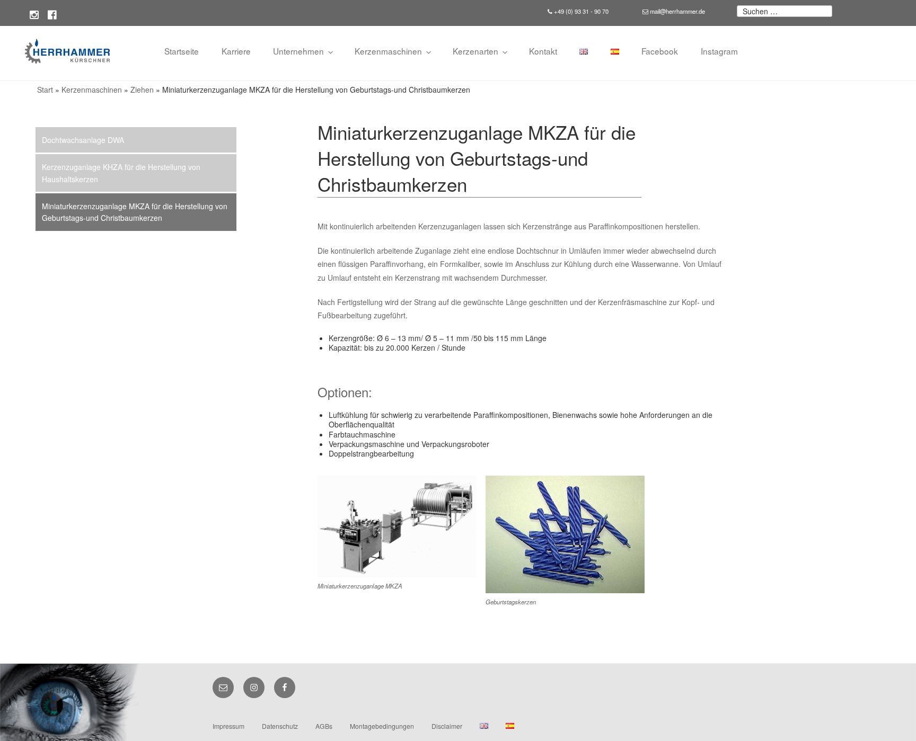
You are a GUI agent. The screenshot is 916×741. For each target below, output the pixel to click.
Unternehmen (298, 51)
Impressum (228, 725)
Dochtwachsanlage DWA (83, 140)
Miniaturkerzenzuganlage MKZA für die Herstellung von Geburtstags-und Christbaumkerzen (134, 212)
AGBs (323, 725)
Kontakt (543, 51)
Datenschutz (280, 725)
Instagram (719, 51)
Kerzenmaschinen (388, 51)
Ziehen (142, 89)
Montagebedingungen (382, 725)
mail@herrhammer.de (676, 11)
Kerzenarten (475, 51)
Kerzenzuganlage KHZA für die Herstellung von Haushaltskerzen (121, 173)
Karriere (236, 51)
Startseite (181, 51)
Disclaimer (446, 725)
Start (45, 89)
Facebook (659, 51)
